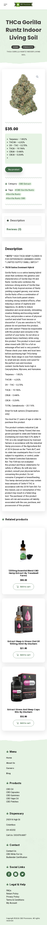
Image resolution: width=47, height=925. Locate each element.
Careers (10, 768)
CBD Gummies (12, 795)
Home (9, 758)
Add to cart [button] (25, 587)
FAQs (8, 890)
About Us (10, 763)
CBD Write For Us (14, 854)
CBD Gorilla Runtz (25, 190)
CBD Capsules (12, 792)
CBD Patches (12, 801)
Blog (8, 773)
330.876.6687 (20, 835)
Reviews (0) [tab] (14, 229)
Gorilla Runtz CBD (16, 198)
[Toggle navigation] (5, 4)
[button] (37, 76)
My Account (11, 903)
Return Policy (12, 893)
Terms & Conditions (15, 900)
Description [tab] (17, 220)
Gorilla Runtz (14, 194)
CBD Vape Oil (12, 798)
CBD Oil (9, 789)
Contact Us (11, 851)
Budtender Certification (16, 857)
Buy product (13, 170)
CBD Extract (25, 184)
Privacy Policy (12, 897)
